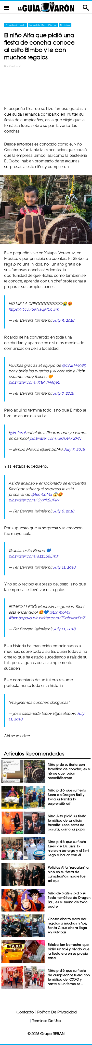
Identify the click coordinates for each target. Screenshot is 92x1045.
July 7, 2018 (63, 393)
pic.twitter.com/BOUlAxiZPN (55, 438)
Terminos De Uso (46, 1020)
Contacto (25, 1012)
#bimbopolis (20, 618)
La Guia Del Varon (46, 7)
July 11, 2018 (64, 567)
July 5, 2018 (63, 320)
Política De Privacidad (57, 1012)
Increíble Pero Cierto (42, 25)
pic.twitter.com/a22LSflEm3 (33, 556)
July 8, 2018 (63, 511)
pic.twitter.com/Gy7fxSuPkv (34, 500)
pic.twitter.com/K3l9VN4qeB (34, 382)
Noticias (65, 25)
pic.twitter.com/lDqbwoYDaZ (59, 618)
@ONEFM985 (74, 365)
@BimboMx (41, 494)
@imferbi (17, 432)
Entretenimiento (16, 25)
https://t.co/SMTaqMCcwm (34, 309)
